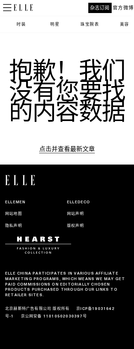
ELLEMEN (15, 202)
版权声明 (75, 225)
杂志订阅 (99, 8)
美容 (124, 24)
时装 (21, 24)
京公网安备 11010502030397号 (54, 316)
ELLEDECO (78, 202)
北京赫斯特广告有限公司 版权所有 (37, 308)
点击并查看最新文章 (67, 149)
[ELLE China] (23, 7)
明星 (54, 24)
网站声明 (75, 213)
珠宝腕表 (89, 24)
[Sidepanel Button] (7, 8)
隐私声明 (13, 225)
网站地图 (13, 213)
